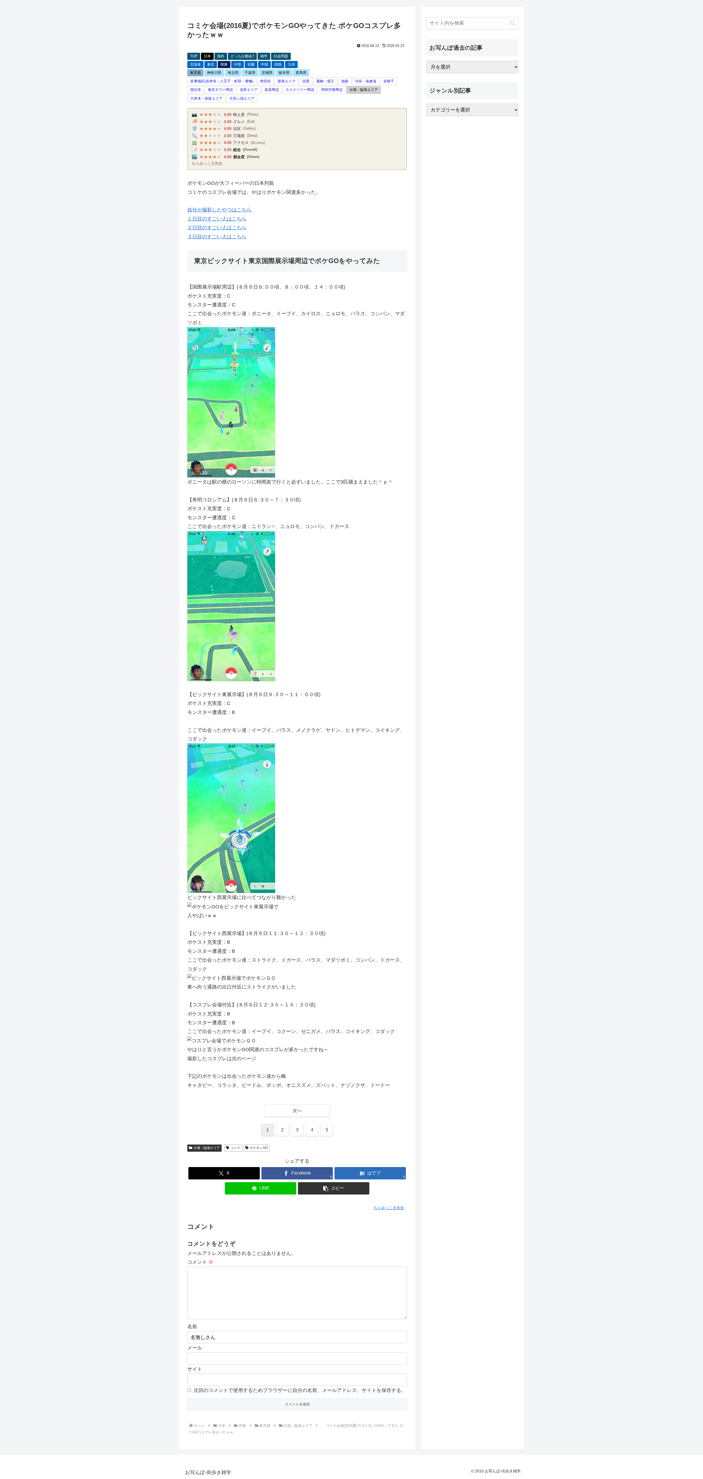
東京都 (195, 73)
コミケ (236, 1148)
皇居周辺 (271, 90)
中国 (264, 64)
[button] (333, 1188)
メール (194, 1347)
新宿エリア (286, 81)
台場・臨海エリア (363, 90)
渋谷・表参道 (365, 81)
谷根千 (388, 81)
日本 (207, 56)
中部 (237, 64)
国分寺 (195, 90)
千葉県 (250, 73)
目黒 (305, 81)
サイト (194, 1369)
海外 (220, 56)
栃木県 (284, 73)
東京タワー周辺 (220, 90)
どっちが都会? (242, 56)
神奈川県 (214, 73)
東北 (210, 64)
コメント (200, 1262)
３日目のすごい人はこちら (217, 236)
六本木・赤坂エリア (206, 98)
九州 (291, 64)
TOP (193, 56)
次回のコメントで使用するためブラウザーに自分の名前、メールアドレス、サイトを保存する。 (300, 1390)
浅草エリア (249, 90)
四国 (277, 64)
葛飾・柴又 (325, 81)
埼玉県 (233, 73)
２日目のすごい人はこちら (217, 227)
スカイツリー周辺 (300, 90)
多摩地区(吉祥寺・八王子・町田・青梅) (221, 81)
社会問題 (281, 56)
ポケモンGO (259, 1148)
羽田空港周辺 (331, 90)
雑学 (263, 56)
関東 (224, 64)
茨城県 (267, 73)
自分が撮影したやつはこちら (219, 210)
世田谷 (265, 81)
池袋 (344, 81)
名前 (192, 1326)
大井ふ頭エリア (241, 98)
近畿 (251, 64)
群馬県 (301, 73)
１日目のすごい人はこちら (217, 219)
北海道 (195, 64)
